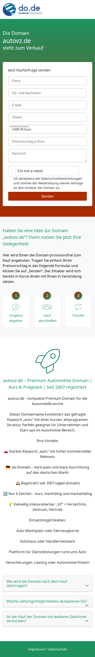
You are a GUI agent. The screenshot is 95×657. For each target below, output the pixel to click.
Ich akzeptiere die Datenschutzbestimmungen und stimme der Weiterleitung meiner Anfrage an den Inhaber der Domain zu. (48, 183)
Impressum (36, 649)
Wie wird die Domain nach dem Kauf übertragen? (36, 583)
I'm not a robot (30, 171)
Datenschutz (57, 649)
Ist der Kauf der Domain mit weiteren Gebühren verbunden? (46, 618)
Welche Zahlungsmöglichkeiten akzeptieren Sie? (46, 601)
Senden (47, 196)
